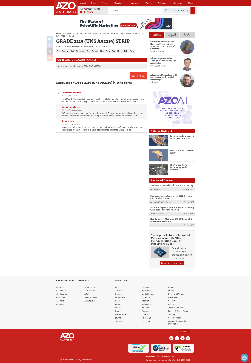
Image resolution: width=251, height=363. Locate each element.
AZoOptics (60, 297)
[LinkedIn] (50, 39)
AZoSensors (89, 287)
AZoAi (86, 294)
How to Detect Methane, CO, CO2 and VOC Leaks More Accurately (171, 220)
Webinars (146, 287)
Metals (69, 33)
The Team (146, 321)
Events (118, 311)
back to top (183, 331)
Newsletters (173, 297)
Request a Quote (138, 76)
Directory (118, 3)
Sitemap (171, 314)
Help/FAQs (146, 318)
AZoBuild (60, 301)
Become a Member (176, 294)
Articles (118, 290)
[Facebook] (50, 45)
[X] (50, 51)
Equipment (120, 297)
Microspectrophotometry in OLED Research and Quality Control (171, 197)
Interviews (146, 290)
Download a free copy (172, 263)
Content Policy (174, 318)
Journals (118, 318)
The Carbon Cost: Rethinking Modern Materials (179, 167)
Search (171, 290)
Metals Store (120, 314)
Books (117, 301)
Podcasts (145, 311)
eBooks (118, 304)
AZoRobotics (61, 290)
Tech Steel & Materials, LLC (74, 92)
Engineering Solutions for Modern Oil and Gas (182, 137)
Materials (146, 297)
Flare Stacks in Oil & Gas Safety (182, 151)
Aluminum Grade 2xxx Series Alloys (115, 33)
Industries (146, 304)
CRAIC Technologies (163, 202)
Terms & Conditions (177, 307)
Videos (118, 307)
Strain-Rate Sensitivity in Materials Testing (171, 185)
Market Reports (148, 294)
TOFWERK (159, 213)
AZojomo (145, 307)
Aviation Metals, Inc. (71, 107)
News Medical (90, 297)
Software (119, 321)
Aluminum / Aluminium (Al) (86, 33)
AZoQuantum (90, 290)
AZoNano (60, 287)
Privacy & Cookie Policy (178, 311)
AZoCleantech (62, 294)
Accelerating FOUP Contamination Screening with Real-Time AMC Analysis (172, 208)
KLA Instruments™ (162, 189)
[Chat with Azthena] (244, 358)
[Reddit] (50, 58)
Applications (147, 301)
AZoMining (61, 304)
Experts (145, 314)
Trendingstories (187, 35)
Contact (171, 301)
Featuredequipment (172, 35)
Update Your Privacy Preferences (77, 359)
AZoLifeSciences (91, 301)
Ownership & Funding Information (177, 322)
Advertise (172, 304)
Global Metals (68, 121)
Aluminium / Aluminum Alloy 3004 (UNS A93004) (79, 66)
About (170, 287)
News (117, 287)
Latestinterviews (157, 35)
